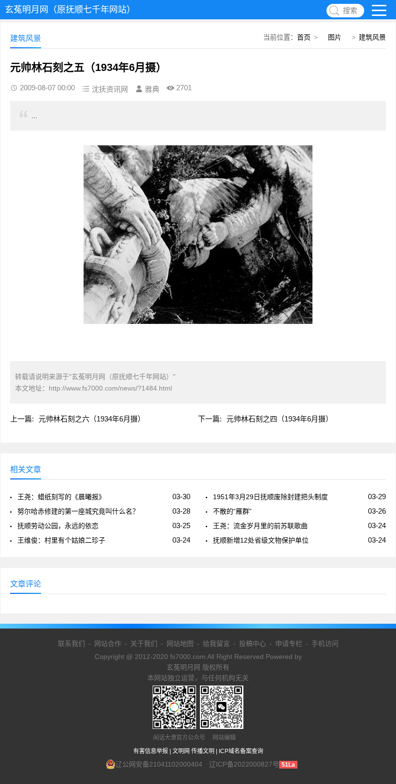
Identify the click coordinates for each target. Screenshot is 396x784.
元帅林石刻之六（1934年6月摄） (92, 419)
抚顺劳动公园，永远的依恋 (58, 526)
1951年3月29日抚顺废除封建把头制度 (270, 497)
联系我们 (71, 643)
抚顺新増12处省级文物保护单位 (261, 540)
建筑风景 (372, 37)
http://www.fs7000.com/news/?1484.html (110, 388)
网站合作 (107, 643)
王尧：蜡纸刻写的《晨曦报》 (61, 497)
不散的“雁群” (232, 511)
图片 (334, 37)
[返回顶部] (376, 696)
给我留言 (216, 643)
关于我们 (143, 643)
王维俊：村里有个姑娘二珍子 (61, 540)
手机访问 (325, 643)
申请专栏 (288, 643)
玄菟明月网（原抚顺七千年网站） (70, 9)
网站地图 (180, 643)
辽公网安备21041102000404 (158, 764)
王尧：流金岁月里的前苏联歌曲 (260, 526)
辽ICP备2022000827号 (244, 764)
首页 (304, 37)
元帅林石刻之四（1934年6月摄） (279, 419)
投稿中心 (252, 643)
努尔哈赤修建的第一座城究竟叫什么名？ (78, 511)
